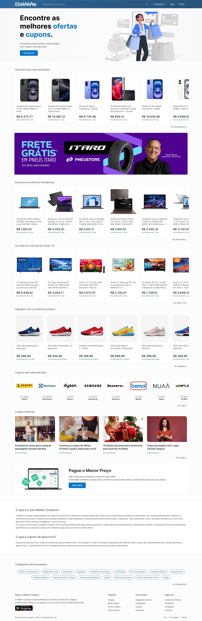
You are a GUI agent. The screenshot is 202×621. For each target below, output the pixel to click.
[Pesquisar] (146, 4)
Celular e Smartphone (28, 571)
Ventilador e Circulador (100, 571)
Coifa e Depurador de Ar (148, 577)
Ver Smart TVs (179, 303)
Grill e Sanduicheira (123, 577)
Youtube (168, 610)
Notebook (67, 571)
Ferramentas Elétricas (89, 577)
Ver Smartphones (178, 127)
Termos (184, 617)
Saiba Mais (77, 485)
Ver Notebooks (178, 239)
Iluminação (120, 571)
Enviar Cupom (114, 606)
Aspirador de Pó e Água (64, 577)
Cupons (139, 606)
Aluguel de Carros (144, 600)
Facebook (169, 603)
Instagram (169, 606)
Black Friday (113, 603)
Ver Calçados (179, 366)
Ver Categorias (179, 584)
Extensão (140, 610)
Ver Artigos (180, 458)
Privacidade (173, 617)
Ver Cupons (28, 53)
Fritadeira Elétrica (41, 577)
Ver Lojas (181, 405)
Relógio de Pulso (50, 571)
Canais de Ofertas (173, 600)
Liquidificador (177, 571)
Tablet (107, 577)
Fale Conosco (114, 610)
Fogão (166, 577)
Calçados (81, 571)
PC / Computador (138, 571)
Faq (164, 617)
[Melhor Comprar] (26, 4)
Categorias (140, 603)
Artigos (111, 600)
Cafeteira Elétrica (158, 571)
